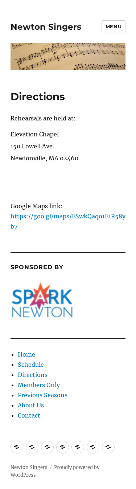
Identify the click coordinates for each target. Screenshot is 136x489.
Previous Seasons (42, 395)
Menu (113, 26)
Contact (29, 415)
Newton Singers (46, 27)
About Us (31, 405)
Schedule (31, 364)
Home (26, 354)
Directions (33, 374)
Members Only (39, 385)
